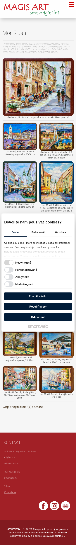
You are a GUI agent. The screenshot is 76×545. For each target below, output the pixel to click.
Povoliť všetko (38, 296)
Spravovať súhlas (53, 535)
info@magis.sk (10, 478)
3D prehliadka (10, 492)
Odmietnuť (38, 316)
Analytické (22, 276)
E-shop (7, 486)
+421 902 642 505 (12, 472)
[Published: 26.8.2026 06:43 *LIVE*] (22, 529)
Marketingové (24, 284)
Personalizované (26, 269)
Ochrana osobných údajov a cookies (38, 534)
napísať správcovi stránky (38, 532)
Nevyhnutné (23, 262)
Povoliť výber (38, 306)
